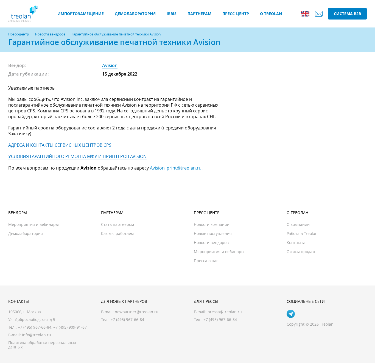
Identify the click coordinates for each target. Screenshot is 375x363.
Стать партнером (117, 224)
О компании (298, 224)
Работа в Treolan (302, 233)
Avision (109, 65)
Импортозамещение (80, 13)
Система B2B (347, 13)
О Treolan (271, 13)
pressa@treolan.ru (225, 311)
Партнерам (199, 13)
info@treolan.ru (36, 334)
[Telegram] (291, 314)
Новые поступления (213, 233)
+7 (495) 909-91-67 (70, 327)
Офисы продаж (301, 251)
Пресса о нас (206, 260)
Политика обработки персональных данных (42, 345)
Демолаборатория (135, 13)
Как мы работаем (117, 233)
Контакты (296, 242)
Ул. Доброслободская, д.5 (31, 319)
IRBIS (172, 13)
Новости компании (212, 224)
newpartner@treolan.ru (136, 311)
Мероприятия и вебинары (33, 224)
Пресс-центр (235, 13)
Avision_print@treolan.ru (176, 168)
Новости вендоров (50, 34)
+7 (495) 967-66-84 (34, 327)
